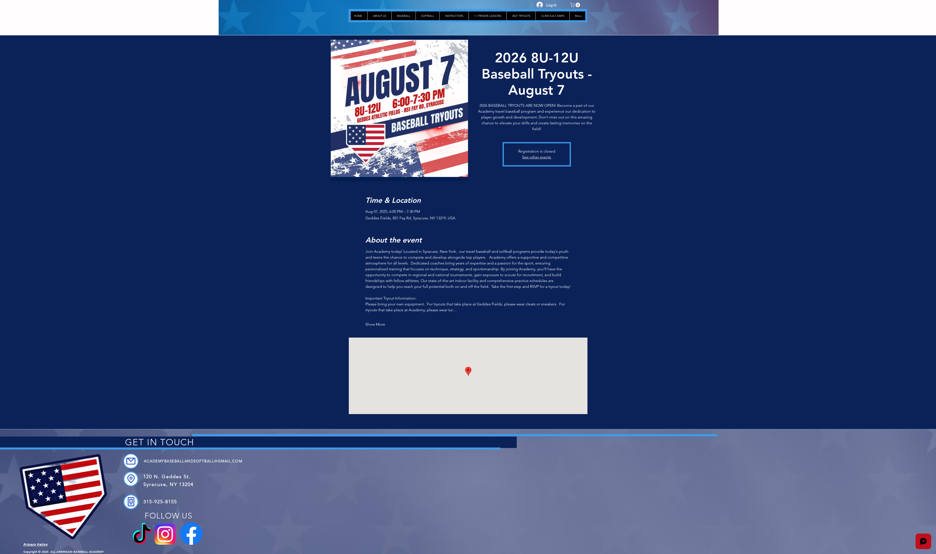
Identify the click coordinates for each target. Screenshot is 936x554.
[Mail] (130, 461)
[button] (575, 5)
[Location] (130, 478)
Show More (375, 324)
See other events (536, 157)
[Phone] (130, 501)
